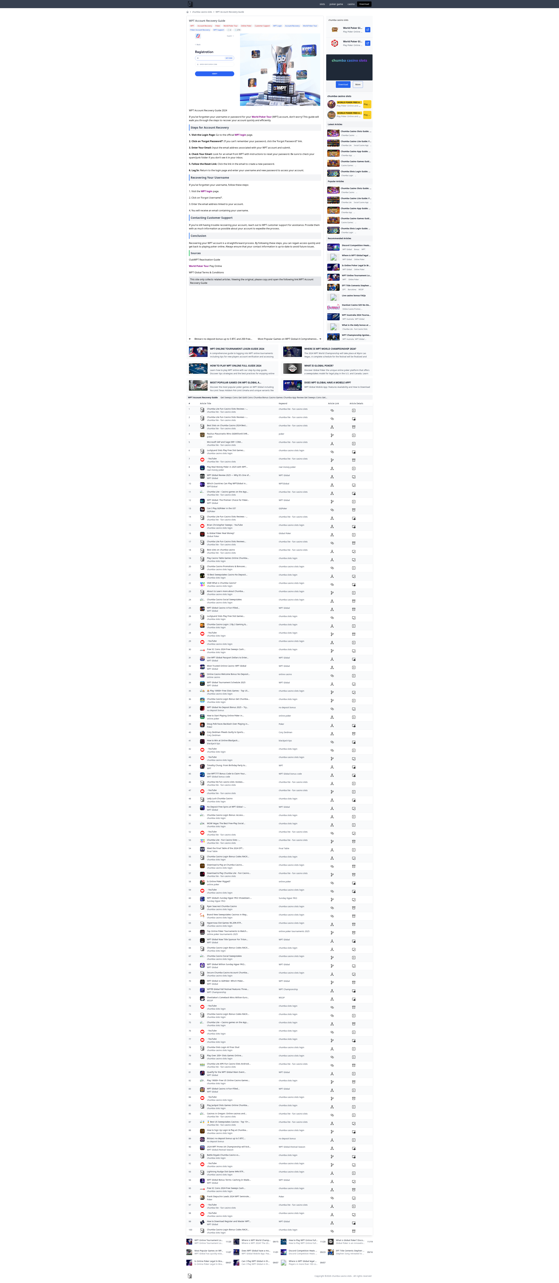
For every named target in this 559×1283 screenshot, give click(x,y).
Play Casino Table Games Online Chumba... (228, 558)
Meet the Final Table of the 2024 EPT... (225, 848)
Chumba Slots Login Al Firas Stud (223, 1047)
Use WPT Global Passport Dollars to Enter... (227, 657)
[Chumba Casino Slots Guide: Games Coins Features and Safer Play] (333, 133)
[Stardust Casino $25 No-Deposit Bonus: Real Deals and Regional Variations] (333, 306)
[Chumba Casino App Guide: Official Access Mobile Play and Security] (333, 153)
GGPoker (211, 511)
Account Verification (363, 175)
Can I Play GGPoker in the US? (221, 508)
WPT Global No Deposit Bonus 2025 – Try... (227, 707)
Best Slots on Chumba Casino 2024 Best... (227, 425)
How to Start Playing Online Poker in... (225, 715)
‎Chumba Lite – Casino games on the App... (227, 491)
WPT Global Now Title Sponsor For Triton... (227, 939)
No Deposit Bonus (369, 309)
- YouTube (212, 458)
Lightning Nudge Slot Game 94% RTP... (226, 1171)
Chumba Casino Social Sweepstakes (224, 599)
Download (364, 4)
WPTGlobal (212, 486)
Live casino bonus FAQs (354, 295)
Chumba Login (347, 175)
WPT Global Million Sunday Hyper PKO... (226, 964)
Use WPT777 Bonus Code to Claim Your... (226, 773)
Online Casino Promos (351, 309)
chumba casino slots (202, 11)
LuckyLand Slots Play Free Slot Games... (226, 450)
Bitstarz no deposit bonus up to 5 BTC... (226, 1138)
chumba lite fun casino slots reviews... (225, 781)
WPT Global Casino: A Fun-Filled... (223, 607)
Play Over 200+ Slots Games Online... (225, 1055)
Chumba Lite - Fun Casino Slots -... (223, 840)
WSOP (361, 289)
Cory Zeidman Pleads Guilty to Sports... (226, 732)
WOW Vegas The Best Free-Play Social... (226, 823)
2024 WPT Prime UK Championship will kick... (229, 1146)
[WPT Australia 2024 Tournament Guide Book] (333, 316)
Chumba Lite (346, 145)
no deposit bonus (215, 710)
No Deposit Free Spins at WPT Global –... (226, 806)
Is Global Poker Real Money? (220, 533)
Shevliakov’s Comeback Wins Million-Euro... (228, 997)
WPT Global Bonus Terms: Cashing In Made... (229, 1179)
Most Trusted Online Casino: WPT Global (226, 665)
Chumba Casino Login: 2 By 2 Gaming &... (227, 624)
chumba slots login (216, 561)
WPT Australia (348, 319)
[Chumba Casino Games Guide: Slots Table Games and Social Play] (333, 163)
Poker (209, 726)
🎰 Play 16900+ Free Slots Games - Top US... (228, 690)
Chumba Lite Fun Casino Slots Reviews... (226, 541)
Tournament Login (368, 279)
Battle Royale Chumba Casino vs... (223, 1155)
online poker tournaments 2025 (222, 934)
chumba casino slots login (219, 453)
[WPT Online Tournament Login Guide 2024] (333, 277)
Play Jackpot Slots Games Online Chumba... (228, 1105)
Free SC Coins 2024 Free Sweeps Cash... (226, 649)
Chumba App (346, 155)
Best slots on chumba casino (221, 549)
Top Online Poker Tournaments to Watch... (227, 931)
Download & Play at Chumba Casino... (225, 864)
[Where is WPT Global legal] (333, 257)
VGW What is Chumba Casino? (221, 583)
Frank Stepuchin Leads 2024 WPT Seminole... (229, 1196)
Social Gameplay (362, 165)
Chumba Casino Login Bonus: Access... (226, 815)
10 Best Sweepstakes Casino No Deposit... (227, 574)
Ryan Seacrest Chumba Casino (222, 906)
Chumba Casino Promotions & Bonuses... (227, 566)
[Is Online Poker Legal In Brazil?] (333, 267)
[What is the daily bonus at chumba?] (333, 326)
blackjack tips (213, 743)
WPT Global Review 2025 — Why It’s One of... (228, 475)
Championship (371, 339)
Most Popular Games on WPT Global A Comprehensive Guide (288, 339)
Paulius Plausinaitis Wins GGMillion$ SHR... (228, 433)
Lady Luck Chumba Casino (219, 798)
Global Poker (213, 536)
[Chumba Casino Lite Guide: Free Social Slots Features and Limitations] (333, 143)
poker (210, 436)
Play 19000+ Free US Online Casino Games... (228, 1080)
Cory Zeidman (214, 735)
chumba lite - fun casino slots (221, 411)
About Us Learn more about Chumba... (226, 591)
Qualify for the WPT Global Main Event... (226, 1072)
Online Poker (359, 259)
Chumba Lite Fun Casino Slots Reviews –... (227, 408)
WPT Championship (216, 992)
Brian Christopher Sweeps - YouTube (225, 524)
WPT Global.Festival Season (220, 1149)
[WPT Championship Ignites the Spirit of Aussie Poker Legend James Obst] (333, 336)
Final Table (212, 851)
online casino (213, 677)
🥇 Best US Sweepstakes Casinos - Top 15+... (228, 1121)
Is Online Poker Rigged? (218, 881)
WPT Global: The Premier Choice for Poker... (228, 500)
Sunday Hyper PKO (216, 901)
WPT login (240, 134)
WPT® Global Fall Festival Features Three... (228, 989)
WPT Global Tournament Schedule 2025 (226, 682)
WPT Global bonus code (218, 776)
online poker (213, 718)
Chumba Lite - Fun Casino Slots (355, 329)
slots (322, 4)
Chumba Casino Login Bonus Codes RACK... (228, 856)
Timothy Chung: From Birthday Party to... (227, 765)
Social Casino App (361, 145)
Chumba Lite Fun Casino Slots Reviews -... (227, 516)
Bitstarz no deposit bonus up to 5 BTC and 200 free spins (222, 339)
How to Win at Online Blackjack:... (223, 740)
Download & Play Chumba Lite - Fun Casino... (229, 873)
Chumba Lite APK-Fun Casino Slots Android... (229, 1063)
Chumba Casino (347, 135)
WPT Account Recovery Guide (230, 11)
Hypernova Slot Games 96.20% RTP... (224, 922)
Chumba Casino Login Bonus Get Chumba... (228, 699)
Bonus (356, 249)
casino (351, 4)
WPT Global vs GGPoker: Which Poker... (225, 980)
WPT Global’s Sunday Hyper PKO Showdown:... (229, 898)
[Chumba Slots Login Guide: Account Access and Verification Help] (333, 173)
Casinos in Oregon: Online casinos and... (227, 1113)
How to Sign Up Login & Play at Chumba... (227, 1130)
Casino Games (347, 165)
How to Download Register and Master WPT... (229, 1221)
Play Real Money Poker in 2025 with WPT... (227, 466)
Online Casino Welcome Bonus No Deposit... (228, 674)
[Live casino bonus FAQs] (333, 297)
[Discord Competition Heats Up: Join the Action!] (333, 247)
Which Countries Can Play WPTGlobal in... (227, 483)
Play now (367, 104)
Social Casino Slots (364, 135)
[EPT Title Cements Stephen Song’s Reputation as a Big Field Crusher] (333, 287)
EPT (344, 289)
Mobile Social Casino (362, 155)
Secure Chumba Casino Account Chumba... (228, 972)
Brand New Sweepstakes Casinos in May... (227, 914)
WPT (363, 249)
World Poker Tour (262, 116)
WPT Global (347, 249)
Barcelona (352, 289)
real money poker (215, 469)
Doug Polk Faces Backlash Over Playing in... (228, 723)
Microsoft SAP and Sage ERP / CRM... (225, 442)
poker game (336, 4)
